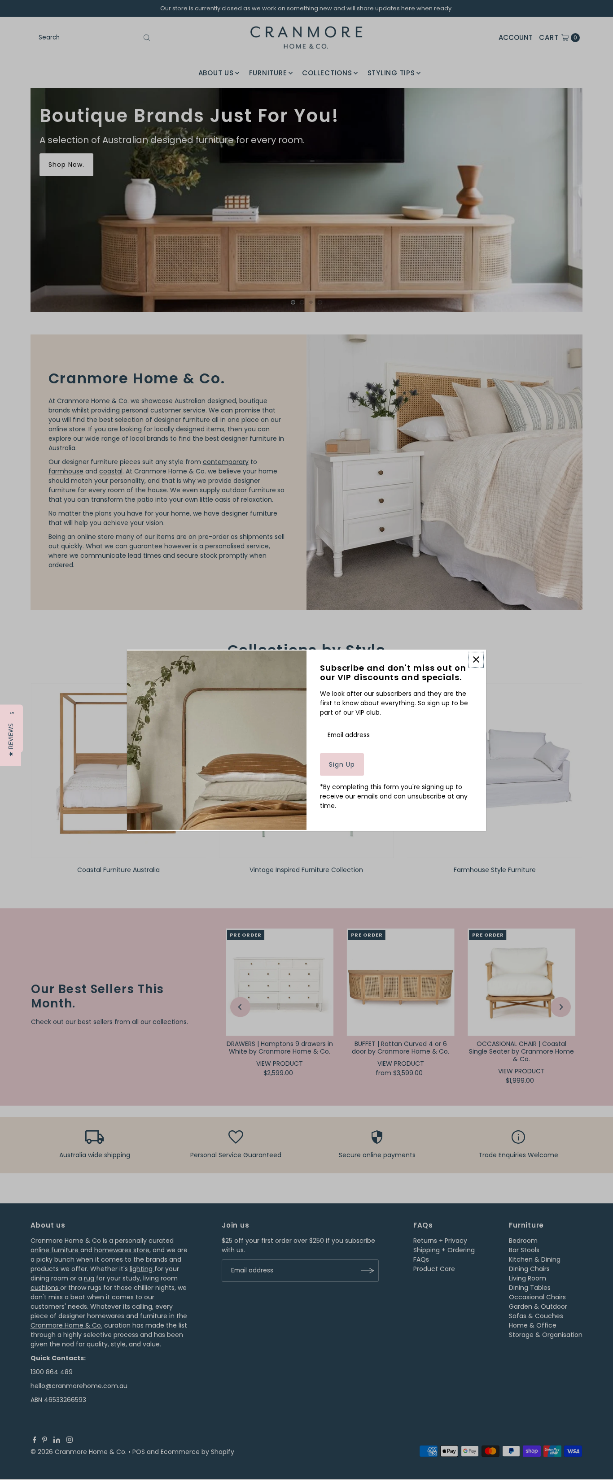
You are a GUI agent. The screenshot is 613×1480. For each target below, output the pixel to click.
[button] (10, 740)
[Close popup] (476, 659)
